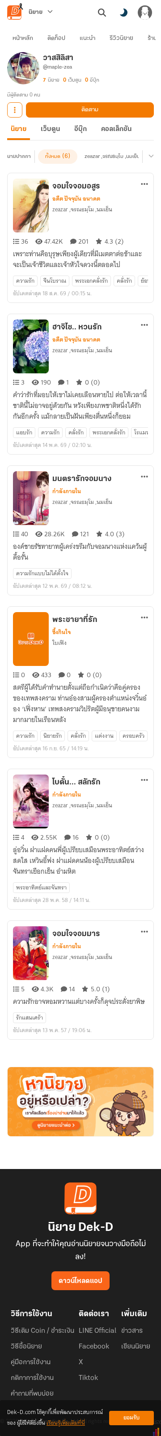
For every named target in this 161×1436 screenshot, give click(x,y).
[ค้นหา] (102, 13)
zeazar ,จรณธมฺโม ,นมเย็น (112, 156)
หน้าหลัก (23, 38)
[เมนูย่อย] (150, 156)
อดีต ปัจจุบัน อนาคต (76, 198)
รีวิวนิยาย (121, 38)
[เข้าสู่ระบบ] (145, 13)
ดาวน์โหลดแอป (80, 1281)
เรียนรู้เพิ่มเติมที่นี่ (66, 1423)
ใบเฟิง (59, 643)
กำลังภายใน (66, 491)
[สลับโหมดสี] (123, 13)
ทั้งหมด (52, 156)
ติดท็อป (56, 38)
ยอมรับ (131, 1418)
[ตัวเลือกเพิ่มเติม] (14, 110)
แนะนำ (87, 38)
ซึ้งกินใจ (61, 632)
